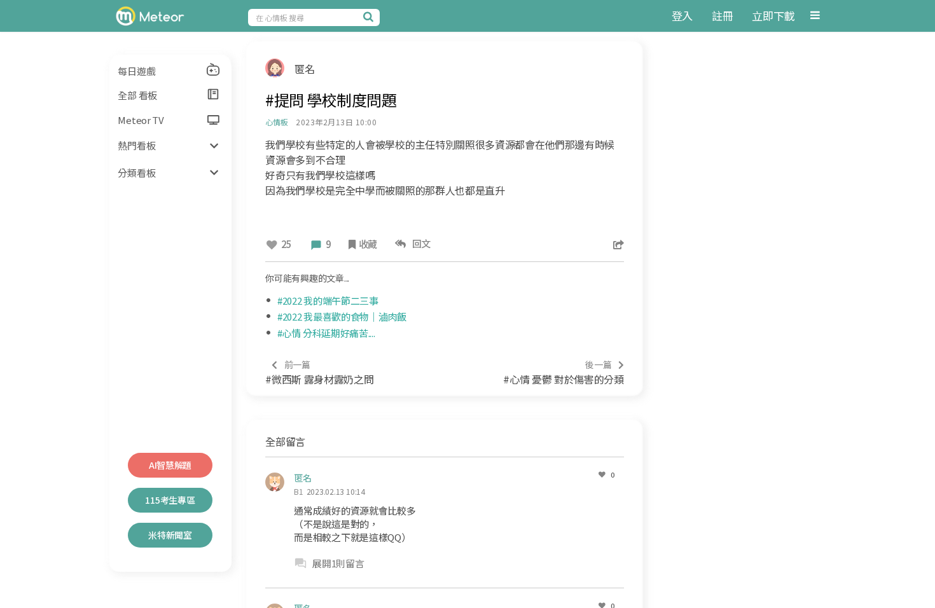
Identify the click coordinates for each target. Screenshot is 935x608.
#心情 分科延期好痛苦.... (326, 333)
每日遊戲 (136, 71)
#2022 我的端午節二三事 (327, 300)
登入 (682, 16)
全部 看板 (137, 95)
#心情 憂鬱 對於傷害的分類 (563, 372)
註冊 (722, 16)
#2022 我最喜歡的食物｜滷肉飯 (341, 316)
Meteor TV (140, 120)
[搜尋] (370, 16)
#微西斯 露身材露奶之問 (319, 372)
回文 (419, 243)
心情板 (276, 121)
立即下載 (773, 16)
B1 (298, 491)
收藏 (368, 244)
